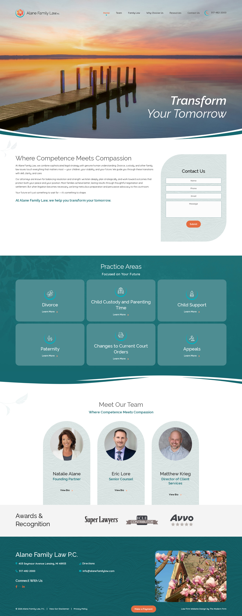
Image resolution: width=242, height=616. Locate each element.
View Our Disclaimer (59, 609)
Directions (88, 563)
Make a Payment (144, 609)
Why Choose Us (154, 12)
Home (106, 12)
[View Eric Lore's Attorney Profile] (121, 444)
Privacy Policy (80, 609)
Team (119, 12)
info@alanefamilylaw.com (98, 571)
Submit (193, 224)
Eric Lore (121, 473)
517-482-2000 (218, 12)
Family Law (134, 12)
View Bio (65, 490)
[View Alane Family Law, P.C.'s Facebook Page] (17, 587)
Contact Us (194, 12)
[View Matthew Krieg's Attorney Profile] (175, 444)
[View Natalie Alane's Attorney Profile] (66, 444)
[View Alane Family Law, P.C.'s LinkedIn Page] (24, 587)
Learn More (48, 311)
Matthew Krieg (175, 473)
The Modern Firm (218, 609)
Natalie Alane (67, 473)
